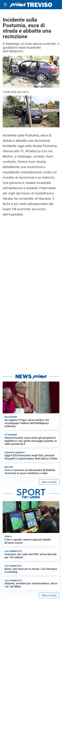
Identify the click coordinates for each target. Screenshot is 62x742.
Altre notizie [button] (49, 482)
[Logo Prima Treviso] (31, 4)
